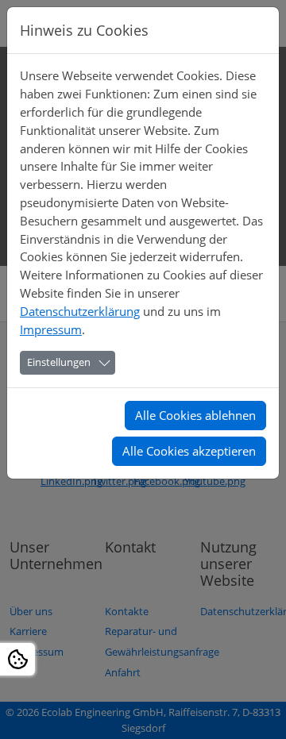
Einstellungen (59, 362)
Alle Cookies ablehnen (195, 415)
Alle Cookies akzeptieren (189, 451)
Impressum (51, 329)
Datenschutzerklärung (80, 311)
